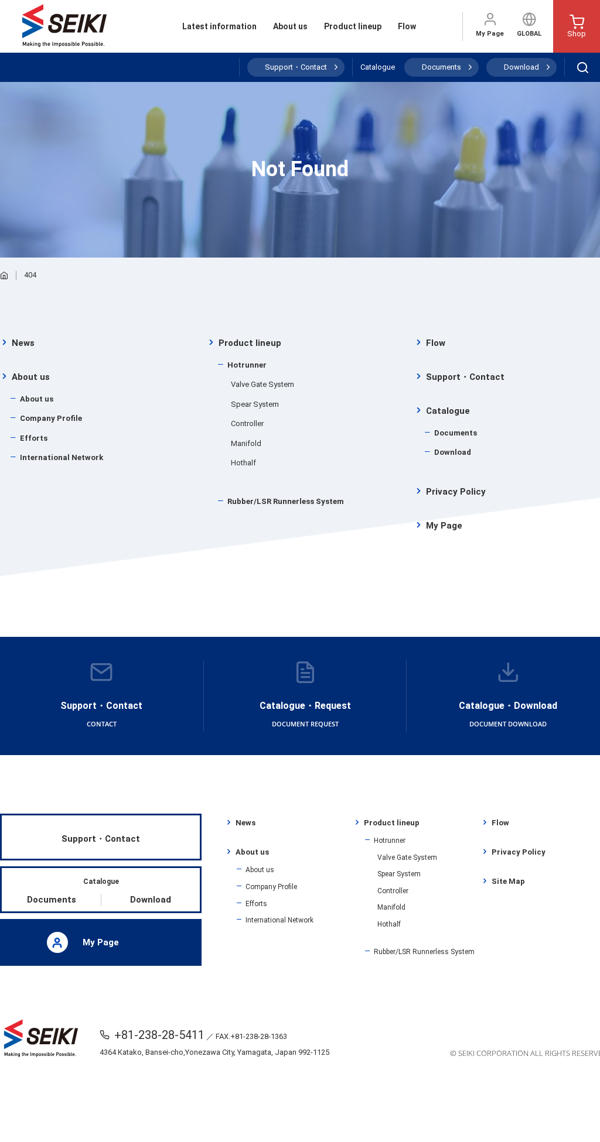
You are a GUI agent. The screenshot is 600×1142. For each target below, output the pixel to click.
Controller (247, 423)
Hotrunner (247, 365)
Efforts (33, 438)
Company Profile (51, 418)
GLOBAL (529, 33)
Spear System (255, 404)
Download (521, 67)
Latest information (219, 26)
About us (290, 26)
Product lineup (352, 26)
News (23, 343)
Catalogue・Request (305, 714)
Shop (576, 33)
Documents (441, 67)
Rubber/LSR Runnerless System (285, 501)
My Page (490, 33)
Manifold (246, 443)
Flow (407, 26)
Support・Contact (296, 67)
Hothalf (243, 462)
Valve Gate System (262, 384)
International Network (61, 457)
